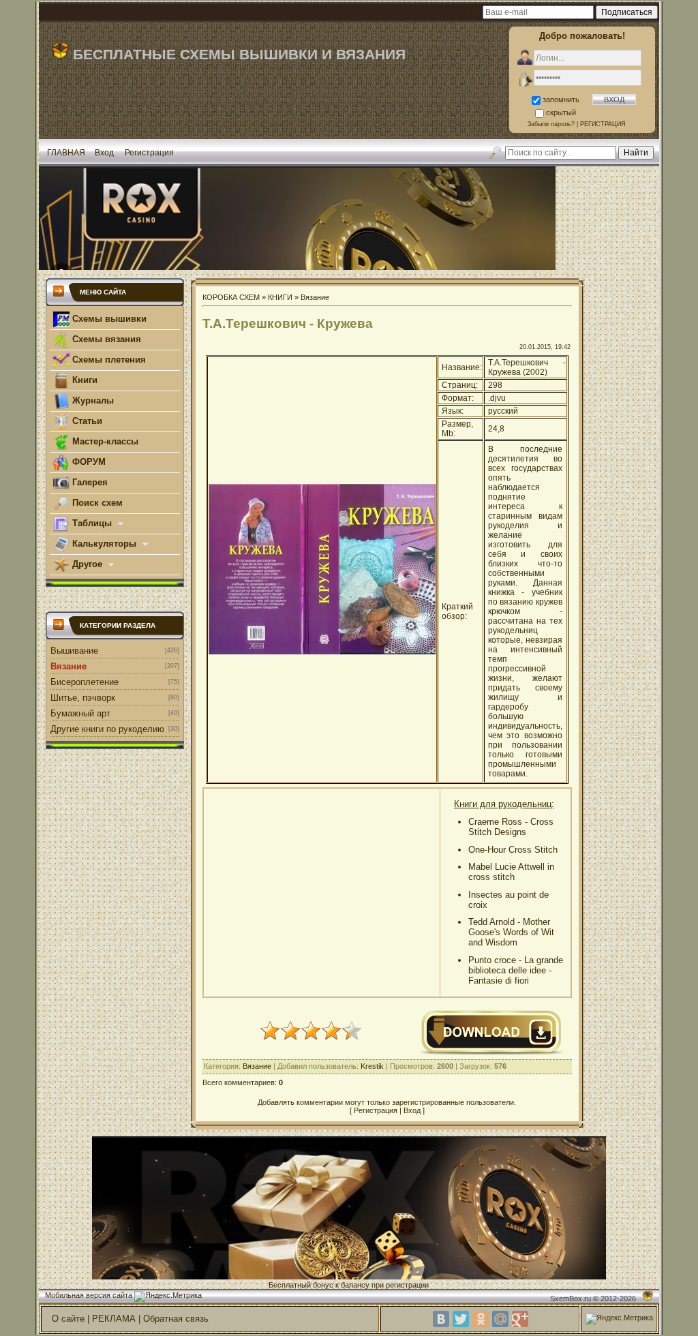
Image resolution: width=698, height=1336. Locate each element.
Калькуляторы (104, 543)
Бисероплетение (84, 682)
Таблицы (92, 523)
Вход (104, 152)
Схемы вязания (105, 339)
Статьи (86, 421)
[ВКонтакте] (441, 1319)
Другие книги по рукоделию (107, 729)
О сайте (68, 1319)
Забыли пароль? (551, 124)
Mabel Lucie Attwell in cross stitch (511, 872)
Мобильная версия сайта (88, 1295)
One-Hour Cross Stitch (513, 850)
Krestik (372, 1066)
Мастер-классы (104, 441)
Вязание (68, 666)
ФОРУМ (88, 462)
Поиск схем (96, 503)
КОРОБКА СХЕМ (231, 297)
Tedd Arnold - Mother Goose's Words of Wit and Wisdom (511, 932)
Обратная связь (176, 1319)
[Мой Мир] (500, 1319)
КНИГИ (280, 297)
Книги (83, 380)
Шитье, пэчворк (82, 698)
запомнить (561, 99)
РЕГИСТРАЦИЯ (603, 124)
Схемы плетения (108, 359)
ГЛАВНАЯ (66, 152)
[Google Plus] (520, 1319)
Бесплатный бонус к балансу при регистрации (349, 1285)
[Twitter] (461, 1319)
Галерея (89, 482)
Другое (87, 564)
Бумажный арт (80, 713)
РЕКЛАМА (114, 1319)
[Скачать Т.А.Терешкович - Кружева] (491, 1053)
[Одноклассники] (480, 1319)
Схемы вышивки (108, 319)
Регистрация (149, 152)
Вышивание (74, 651)
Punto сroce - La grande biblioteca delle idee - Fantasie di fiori (515, 970)
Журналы (92, 400)
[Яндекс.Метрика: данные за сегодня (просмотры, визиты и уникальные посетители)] (168, 1296)
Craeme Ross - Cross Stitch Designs (510, 827)
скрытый (561, 112)
